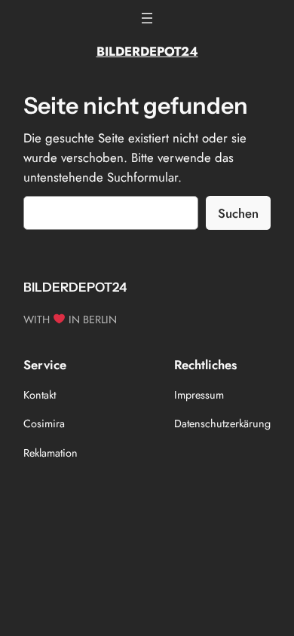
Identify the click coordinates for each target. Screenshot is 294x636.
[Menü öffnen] (147, 18)
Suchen (238, 213)
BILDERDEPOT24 (147, 51)
